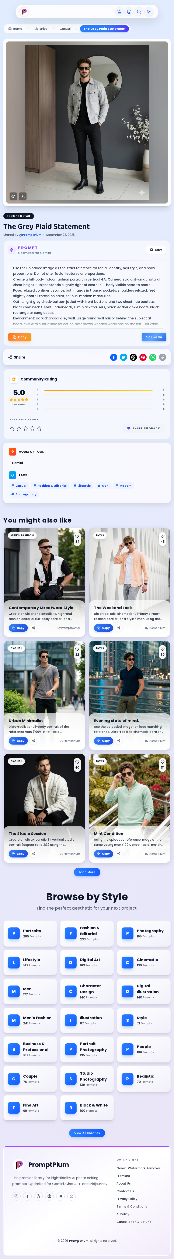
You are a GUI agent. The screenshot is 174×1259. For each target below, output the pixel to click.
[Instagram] (16, 1196)
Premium (123, 1176)
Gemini (17, 463)
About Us (123, 1183)
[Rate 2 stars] (18, 428)
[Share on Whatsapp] (152, 357)
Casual (19, 486)
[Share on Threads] (133, 357)
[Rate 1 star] (12, 428)
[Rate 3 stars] (25, 428)
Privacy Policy (126, 1199)
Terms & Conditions (131, 1206)
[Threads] (38, 1196)
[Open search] (139, 11)
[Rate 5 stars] (39, 428)
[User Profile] (129, 11)
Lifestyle (82, 486)
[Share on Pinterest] (143, 357)
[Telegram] (60, 1196)
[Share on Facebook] (113, 357)
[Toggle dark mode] (149, 11)
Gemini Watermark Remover (138, 1168)
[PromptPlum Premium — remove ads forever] (119, 11)
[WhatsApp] (71, 1196)
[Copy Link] (162, 357)
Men (103, 486)
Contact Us (125, 1191)
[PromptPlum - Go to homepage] (24, 11)
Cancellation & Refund (134, 1222)
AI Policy (122, 1214)
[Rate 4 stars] (32, 428)
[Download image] (23, 196)
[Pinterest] (49, 1196)
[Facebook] (27, 1196)
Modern (123, 486)
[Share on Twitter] (123, 357)
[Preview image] (13, 196)
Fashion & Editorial (50, 486)
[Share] (33, 628)
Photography (23, 494)
